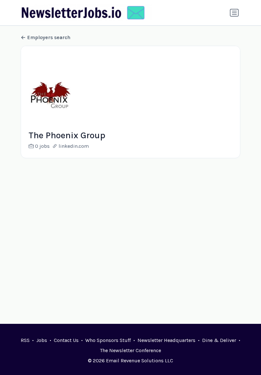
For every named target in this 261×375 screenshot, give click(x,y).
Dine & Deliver (219, 340)
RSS (25, 340)
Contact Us (66, 340)
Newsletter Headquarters (166, 340)
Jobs (41, 340)
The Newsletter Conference (130, 350)
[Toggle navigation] (234, 13)
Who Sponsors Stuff (108, 340)
